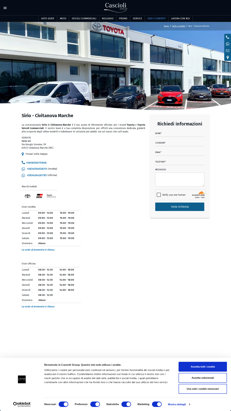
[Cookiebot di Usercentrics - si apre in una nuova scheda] (22, 404)
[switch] (95, 404)
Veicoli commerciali (84, 18)
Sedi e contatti (179, 26)
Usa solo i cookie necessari (203, 388)
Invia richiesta (180, 206)
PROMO (123, 18)
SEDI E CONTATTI (157, 18)
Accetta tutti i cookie (203, 366)
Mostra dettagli (177, 404)
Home (166, 26)
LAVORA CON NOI (180, 18)
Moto (63, 18)
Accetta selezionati (203, 377)
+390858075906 (36, 162)
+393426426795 (37, 175)
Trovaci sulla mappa (36, 153)
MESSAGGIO (160, 169)
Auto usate (47, 18)
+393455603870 (37, 168)
